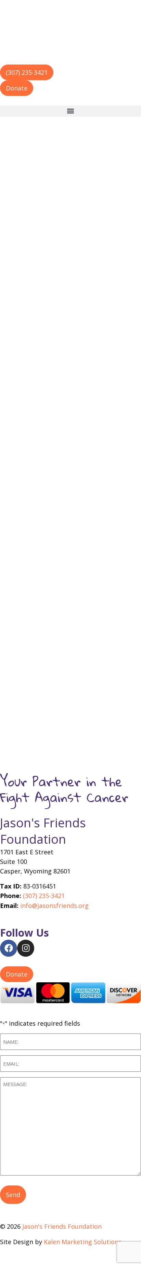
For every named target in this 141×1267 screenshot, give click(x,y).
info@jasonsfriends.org (54, 905)
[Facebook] (8, 948)
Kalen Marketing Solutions (82, 1242)
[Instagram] (25, 948)
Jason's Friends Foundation (43, 831)
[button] (70, 111)
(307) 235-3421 (44, 896)
